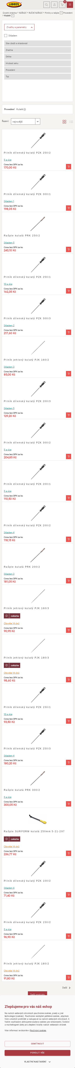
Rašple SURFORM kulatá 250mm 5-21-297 (34, 831)
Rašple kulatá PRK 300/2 (22, 790)
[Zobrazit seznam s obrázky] (71, 121)
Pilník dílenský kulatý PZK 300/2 (27, 442)
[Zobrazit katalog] (64, 121)
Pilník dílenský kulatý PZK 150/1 (27, 707)
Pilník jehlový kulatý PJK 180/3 (26, 657)
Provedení (10, 69)
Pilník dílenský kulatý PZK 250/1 (27, 277)
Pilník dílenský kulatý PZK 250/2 (27, 152)
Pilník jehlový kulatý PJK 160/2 (26, 359)
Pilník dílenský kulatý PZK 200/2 (27, 525)
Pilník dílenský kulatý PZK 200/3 (27, 401)
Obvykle (11, 623)
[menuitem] (70, 5)
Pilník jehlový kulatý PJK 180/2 (26, 963)
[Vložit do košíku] (68, 166)
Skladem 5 (9, 242)
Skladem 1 (9, 201)
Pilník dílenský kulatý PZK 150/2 (27, 922)
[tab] (37, 43)
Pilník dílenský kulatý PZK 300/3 (27, 318)
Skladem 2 (9, 325)
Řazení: (5, 121)
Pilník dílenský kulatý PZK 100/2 (27, 881)
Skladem (12, 35)
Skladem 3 (9, 366)
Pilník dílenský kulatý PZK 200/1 (27, 484)
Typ (7, 76)
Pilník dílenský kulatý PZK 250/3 (27, 748)
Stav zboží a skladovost (17, 43)
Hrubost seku (12, 63)
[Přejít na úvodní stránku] (14, 4)
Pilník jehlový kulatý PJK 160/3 (26, 608)
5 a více (7, 159)
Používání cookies (38, 1030)
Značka (9, 50)
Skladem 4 (9, 532)
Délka (8, 56)
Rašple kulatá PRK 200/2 (22, 567)
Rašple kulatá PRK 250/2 (22, 235)
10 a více (8, 283)
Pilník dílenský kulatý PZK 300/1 (27, 194)
